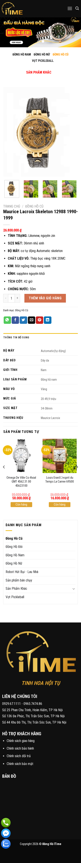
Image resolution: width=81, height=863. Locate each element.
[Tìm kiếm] (77, 8)
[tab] (40, 337)
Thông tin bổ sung (16, 337)
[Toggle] (35, 68)
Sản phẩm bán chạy (19, 580)
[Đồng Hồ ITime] (26, 8)
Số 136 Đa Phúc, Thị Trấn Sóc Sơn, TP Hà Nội (33, 716)
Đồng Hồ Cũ (34, 206)
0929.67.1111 (11, 704)
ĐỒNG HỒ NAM (22, 54)
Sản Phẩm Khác (16, 588)
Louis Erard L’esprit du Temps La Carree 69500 (59, 480)
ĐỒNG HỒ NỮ (42, 54)
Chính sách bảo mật (20, 764)
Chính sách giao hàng (21, 741)
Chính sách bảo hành (20, 748)
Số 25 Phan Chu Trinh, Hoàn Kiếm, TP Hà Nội (32, 710)
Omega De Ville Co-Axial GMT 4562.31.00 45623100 (21, 482)
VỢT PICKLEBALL (43, 60)
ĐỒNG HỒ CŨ (60, 54)
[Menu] (69, 8)
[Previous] (10, 132)
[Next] (71, 132)
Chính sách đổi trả (19, 756)
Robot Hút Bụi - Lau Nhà (22, 572)
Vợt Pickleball (15, 597)
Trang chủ (11, 206)
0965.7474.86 (33, 704)
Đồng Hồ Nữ (14, 563)
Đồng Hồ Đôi (14, 547)
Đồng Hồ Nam (15, 555)
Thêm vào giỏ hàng (45, 298)
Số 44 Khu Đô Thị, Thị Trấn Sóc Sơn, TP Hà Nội (34, 722)
